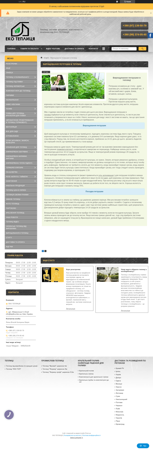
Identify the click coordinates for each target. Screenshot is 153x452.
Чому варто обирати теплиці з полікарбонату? (134, 270)
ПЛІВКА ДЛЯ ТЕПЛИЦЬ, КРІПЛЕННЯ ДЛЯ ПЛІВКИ (16, 114)
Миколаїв (119, 412)
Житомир (119, 393)
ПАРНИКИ (10, 95)
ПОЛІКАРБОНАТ (12, 100)
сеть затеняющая (106, 175)
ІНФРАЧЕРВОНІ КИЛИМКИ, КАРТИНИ (16, 157)
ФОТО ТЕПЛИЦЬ (12, 204)
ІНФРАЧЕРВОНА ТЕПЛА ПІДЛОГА (19, 163)
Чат (144, 446)
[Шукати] (142, 48)
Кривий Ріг (120, 368)
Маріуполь (120, 415)
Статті (46, 58)
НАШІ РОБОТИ (12, 217)
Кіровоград (120, 424)
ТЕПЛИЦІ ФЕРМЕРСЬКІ (15, 86)
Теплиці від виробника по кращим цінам (21, 366)
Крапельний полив (86, 371)
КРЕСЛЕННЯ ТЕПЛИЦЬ (15, 213)
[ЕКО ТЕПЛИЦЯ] (20, 31)
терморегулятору (64, 149)
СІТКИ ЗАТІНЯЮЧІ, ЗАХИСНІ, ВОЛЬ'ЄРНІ (17, 142)
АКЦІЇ (8, 68)
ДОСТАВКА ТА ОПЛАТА (74, 49)
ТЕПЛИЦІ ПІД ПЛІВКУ (14, 82)
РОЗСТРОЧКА (11, 64)
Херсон (119, 387)
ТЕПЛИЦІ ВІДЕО (12, 222)
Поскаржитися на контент (72, 435)
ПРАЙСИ (9, 73)
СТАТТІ (9, 238)
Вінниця (119, 384)
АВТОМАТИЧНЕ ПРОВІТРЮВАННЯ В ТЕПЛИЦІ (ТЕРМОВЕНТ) (19, 121)
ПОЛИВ (9, 109)
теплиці (47, 115)
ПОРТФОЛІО (11, 208)
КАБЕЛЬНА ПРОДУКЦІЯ (15, 186)
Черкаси (119, 405)
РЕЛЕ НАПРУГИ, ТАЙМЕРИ (17, 177)
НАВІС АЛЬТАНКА (13, 104)
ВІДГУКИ (9, 247)
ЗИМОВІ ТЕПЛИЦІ (13, 199)
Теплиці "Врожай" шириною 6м (55, 366)
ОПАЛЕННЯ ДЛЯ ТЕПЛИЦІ (16, 147)
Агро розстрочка (73, 269)
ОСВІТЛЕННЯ (11, 181)
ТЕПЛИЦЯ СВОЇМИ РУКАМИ (17, 195)
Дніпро (118, 378)
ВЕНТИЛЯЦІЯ (11, 127)
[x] (45, 251)
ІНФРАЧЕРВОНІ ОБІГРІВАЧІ (17, 152)
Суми (118, 396)
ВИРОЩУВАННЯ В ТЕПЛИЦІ (17, 233)
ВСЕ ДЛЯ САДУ (12, 131)
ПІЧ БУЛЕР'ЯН (11, 172)
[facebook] (43, 251)
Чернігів (119, 418)
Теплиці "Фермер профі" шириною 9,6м (58, 372)
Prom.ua (88, 433)
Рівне (118, 421)
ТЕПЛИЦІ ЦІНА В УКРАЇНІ (16, 190)
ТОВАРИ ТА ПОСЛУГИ (29, 49)
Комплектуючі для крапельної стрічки (93, 377)
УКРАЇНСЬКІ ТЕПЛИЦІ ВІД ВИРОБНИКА (16, 227)
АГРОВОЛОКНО (12, 136)
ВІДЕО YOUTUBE (53, 49)
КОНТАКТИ (93, 49)
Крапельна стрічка (86, 374)
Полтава (119, 402)
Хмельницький (121, 399)
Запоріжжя (120, 390)
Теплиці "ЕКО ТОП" (13, 369)
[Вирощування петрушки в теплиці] (54, 83)
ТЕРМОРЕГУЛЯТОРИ (14, 168)
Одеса (118, 381)
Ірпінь (118, 371)
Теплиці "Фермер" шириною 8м (55, 369)
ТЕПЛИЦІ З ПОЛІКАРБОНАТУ (17, 77)
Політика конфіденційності (91, 435)
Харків (118, 374)
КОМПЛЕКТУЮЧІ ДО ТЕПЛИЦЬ (18, 91)
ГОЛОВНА (11, 49)
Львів (118, 409)
